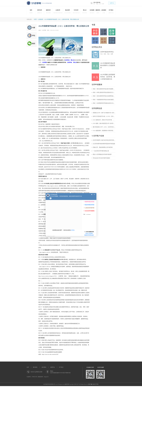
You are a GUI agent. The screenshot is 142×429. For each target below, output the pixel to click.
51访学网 (44, 62)
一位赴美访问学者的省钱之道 (101, 151)
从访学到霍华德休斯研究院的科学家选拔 (104, 143)
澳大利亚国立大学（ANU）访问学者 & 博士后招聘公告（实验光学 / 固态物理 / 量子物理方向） (104, 127)
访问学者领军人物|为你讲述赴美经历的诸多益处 (104, 140)
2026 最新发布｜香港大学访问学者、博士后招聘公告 (104, 120)
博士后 (72, 60)
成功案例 (44, 367)
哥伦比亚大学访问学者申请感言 (101, 158)
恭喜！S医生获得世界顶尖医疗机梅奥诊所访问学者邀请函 (104, 89)
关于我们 (61, 367)
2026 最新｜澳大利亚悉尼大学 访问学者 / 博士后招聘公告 (104, 123)
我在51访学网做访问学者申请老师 (102, 154)
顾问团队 (35, 367)
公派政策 (40, 19)
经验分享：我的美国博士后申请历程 (103, 147)
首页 (35, 19)
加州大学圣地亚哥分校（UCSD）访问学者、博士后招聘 (104, 116)
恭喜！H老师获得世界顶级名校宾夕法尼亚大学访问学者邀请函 (104, 103)
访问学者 (67, 60)
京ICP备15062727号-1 (93, 384)
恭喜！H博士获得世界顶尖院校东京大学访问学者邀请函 (104, 92)
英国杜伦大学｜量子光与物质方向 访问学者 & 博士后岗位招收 (104, 112)
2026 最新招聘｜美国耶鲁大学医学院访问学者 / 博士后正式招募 (104, 130)
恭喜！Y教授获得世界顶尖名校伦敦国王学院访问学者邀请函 (104, 99)
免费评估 (112, 3)
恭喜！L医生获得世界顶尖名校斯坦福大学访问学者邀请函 (104, 96)
